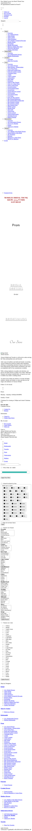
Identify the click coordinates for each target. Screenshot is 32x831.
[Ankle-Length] (4, 583)
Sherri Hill (7, 770)
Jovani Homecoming (9, 749)
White (7, 676)
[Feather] (4, 578)
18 (26, 494)
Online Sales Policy (9, 418)
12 (6, 494)
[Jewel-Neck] (5, 595)
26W (7, 510)
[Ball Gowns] (5, 538)
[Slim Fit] (5, 602)
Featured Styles (8, 193)
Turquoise (8, 636)
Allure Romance (8, 694)
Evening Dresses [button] (5, 788)
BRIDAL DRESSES (16, 286)
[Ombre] (3, 565)
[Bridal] (7, 531)
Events (6, 461)
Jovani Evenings (8, 748)
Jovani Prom (7, 751)
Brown (8, 669)
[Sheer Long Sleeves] (6, 610)
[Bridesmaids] (7, 532)
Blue (7, 641)
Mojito (7, 627)
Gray (7, 673)
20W (7, 507)
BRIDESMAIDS (16, 319)
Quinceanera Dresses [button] (7, 810)
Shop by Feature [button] (5, 708)
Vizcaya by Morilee (9, 815)
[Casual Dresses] (7, 533)
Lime (7, 632)
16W (15, 503)
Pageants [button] (3, 781)
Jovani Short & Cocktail (10, 752)
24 (19, 497)
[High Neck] (5, 593)
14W (7, 503)
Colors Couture (8, 737)
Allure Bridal (7, 691)
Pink (7, 651)
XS (23, 513)
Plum (7, 658)
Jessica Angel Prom (9, 746)
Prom (5, 452)
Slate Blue (8, 639)
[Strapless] (5, 617)
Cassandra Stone (8, 734)
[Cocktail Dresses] (7, 535)
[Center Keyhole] (6, 548)
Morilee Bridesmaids (9, 720)
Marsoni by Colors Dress (11, 806)
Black (7, 671)
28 (6, 500)
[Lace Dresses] (5, 542)
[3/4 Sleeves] (6, 607)
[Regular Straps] (5, 615)
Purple (7, 644)
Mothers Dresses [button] (5, 796)
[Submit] (20, 21)
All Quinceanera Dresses (10, 814)
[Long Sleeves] (6, 609)
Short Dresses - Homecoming (12, 728)
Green (7, 631)
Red (7, 659)
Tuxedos (6, 449)
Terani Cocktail (8, 773)
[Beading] (4, 570)
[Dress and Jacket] (5, 541)
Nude (7, 666)
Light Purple (9, 647)
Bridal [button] (2, 686)
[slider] (28, 472)
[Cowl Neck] (5, 591)
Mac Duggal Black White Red (12, 761)
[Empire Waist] (5, 600)
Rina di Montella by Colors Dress (13, 793)
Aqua (7, 634)
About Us (6, 416)
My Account (7, 13)
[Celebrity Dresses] (6, 547)
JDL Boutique (8, 802)
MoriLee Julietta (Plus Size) (11, 702)
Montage (6, 804)
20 (6, 497)
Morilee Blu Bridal (9, 700)
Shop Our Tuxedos (9, 825)
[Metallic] (3, 562)
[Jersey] (4, 580)
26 (26, 497)
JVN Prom (7, 757)
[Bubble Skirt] (6, 546)
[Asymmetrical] (4, 585)
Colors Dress (7, 739)
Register (6, 16)
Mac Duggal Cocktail (10, 763)
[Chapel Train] (4, 586)
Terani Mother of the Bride (11, 801)
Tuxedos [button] (3, 821)
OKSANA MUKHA (10, 703)
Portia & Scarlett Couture (11, 732)
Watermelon (9, 656)
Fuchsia (8, 654)
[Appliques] (4, 568)
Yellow (8, 626)
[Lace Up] (5, 556)
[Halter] (5, 592)
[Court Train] (4, 587)
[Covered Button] (5, 553)
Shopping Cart (8, 15)
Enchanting (7, 699)
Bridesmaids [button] (4, 715)
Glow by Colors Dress (10, 745)
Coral (7, 663)
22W (15, 507)
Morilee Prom (8, 769)
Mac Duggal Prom (9, 766)
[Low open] (5, 557)
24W (23, 507)
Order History (8, 425)
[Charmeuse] (4, 576)
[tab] (16, 687)
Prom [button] (2, 723)
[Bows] (4, 571)
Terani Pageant (8, 785)
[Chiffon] (4, 577)
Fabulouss (7, 742)
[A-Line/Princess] (5, 598)
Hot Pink (8, 653)
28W (15, 510)
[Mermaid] (5, 601)
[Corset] (6, 550)
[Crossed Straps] (5, 555)
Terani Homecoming (9, 775)
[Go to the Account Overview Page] (1, 9)
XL (24, 516)
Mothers (6, 458)
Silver (7, 674)
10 (24, 491)
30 (13, 500)
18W (23, 503)
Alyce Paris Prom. (9, 729)
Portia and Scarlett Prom (10, 731)
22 (13, 497)
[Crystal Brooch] (4, 572)
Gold (7, 668)
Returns (6, 410)
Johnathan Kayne (8, 777)
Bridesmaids (7, 446)
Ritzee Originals (8, 778)
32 (19, 500)
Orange (8, 661)
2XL (6, 519)
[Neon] (3, 563)
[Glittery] (3, 561)
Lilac (7, 646)
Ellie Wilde (7, 740)
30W (23, 510)
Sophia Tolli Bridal (9, 705)
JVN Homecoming (9, 755)
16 (19, 494)
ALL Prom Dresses (9, 726)
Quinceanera (7, 455)
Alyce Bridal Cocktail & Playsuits (13, 696)
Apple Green (9, 629)
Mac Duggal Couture (10, 764)
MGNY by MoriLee (9, 807)
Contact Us (7, 409)
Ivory (7, 664)
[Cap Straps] (5, 613)
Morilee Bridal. (8, 697)
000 (6, 488)
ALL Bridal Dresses (9, 690)
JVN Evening (8, 754)
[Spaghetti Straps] (5, 616)
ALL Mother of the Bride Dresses (13, 799)
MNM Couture (8, 767)
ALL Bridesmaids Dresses (11, 718)
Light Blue (9, 637)
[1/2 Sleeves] (6, 606)
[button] (6, 31)
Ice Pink (8, 649)
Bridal (5, 443)
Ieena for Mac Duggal (10, 758)
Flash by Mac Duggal (10, 743)
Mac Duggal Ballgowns (10, 760)
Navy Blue (9, 642)
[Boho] (5, 540)
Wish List (6, 12)
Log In (6, 18)
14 (13, 494)
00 (14, 488)
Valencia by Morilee (9, 818)
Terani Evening (8, 791)
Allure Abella (7, 693)
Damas (6, 817)
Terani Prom (7, 772)
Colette (6, 736)
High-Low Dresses (9, 712)
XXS (15, 513)
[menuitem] (17, 12)
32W (7, 513)
